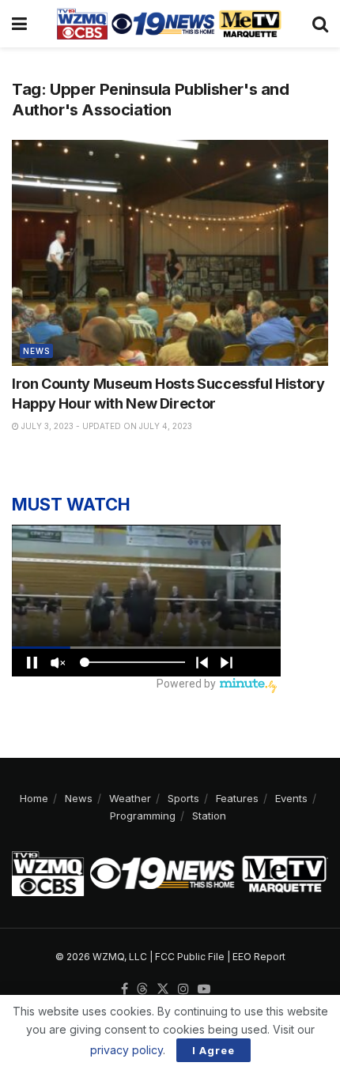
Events (291, 798)
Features (237, 798)
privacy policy (126, 1050)
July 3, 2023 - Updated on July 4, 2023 (105, 426)
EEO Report (258, 957)
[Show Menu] (19, 23)
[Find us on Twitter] (163, 989)
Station (209, 815)
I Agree (213, 1050)
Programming (143, 815)
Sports (183, 798)
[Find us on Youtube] (204, 989)
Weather (130, 798)
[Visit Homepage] (169, 24)
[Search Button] (320, 23)
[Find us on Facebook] (124, 989)
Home (34, 798)
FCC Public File (190, 957)
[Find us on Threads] (142, 989)
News (36, 351)
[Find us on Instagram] (183, 989)
